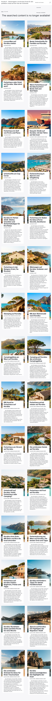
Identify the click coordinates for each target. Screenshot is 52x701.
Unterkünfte (38, 7)
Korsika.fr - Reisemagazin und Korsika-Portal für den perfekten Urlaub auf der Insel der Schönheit (17, 2)
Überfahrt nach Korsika (39, 2)
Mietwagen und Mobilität (40, 12)
